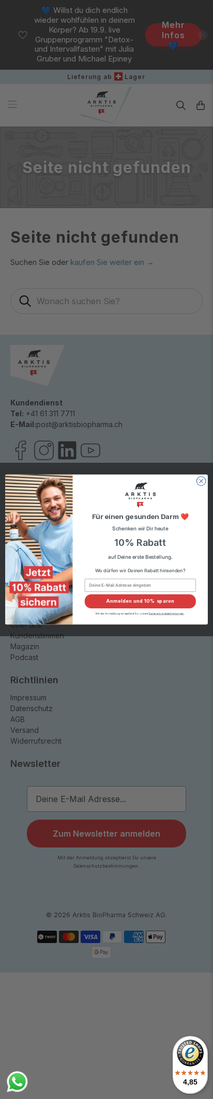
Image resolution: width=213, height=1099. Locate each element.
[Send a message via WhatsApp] (17, 1082)
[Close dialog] (201, 481)
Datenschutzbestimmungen (166, 613)
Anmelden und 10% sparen (140, 601)
